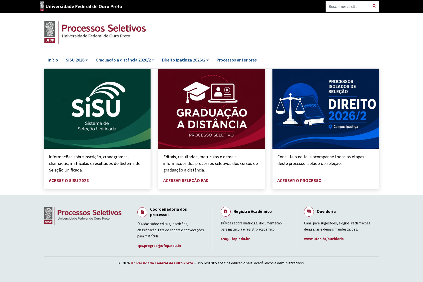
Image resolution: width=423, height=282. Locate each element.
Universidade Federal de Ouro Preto (162, 263)
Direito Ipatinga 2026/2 (183, 60)
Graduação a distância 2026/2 (123, 60)
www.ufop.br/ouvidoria (324, 239)
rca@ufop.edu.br (235, 239)
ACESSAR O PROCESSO (299, 181)
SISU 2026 (75, 60)
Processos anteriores (237, 60)
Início (53, 60)
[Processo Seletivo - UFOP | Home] (126, 32)
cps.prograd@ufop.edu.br (159, 245)
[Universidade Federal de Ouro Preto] (83, 6)
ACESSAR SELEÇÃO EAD (186, 181)
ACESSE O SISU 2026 (69, 181)
